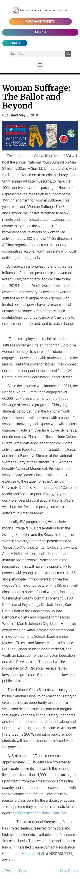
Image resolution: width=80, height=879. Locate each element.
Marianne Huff (33, 854)
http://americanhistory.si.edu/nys (40, 813)
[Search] (68, 54)
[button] (40, 64)
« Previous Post (14, 871)
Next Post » (69, 871)
